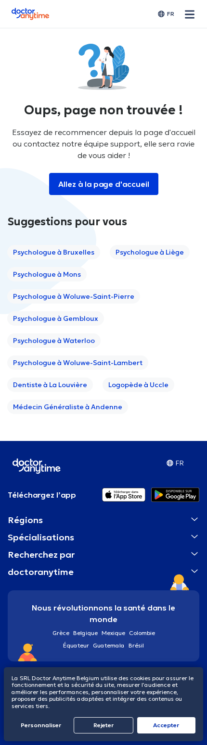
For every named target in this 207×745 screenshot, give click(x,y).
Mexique (113, 632)
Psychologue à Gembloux (55, 318)
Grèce (60, 632)
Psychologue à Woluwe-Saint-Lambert (77, 362)
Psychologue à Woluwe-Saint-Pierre (73, 296)
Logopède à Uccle (138, 384)
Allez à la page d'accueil (103, 184)
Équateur (76, 645)
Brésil (136, 645)
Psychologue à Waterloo (54, 340)
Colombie (142, 632)
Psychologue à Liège (150, 252)
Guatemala (109, 645)
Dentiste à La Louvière (50, 384)
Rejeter (103, 725)
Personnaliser (41, 725)
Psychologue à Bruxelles (53, 252)
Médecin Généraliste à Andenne (67, 407)
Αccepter (166, 725)
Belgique (85, 632)
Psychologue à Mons (47, 274)
